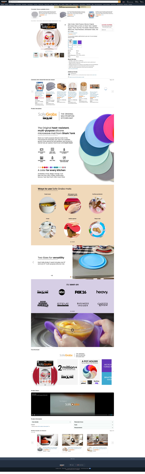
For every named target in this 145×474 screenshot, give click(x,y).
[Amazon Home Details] (78, 4)
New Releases (30, 4)
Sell (59, 4)
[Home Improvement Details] (102, 4)
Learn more (94, 74)
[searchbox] (64, 2)
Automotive (89, 4)
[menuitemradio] (111, 415)
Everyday (130, 4)
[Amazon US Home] (62, 465)
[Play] (32, 415)
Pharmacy (125, 4)
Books (52, 4)
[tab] (70, 276)
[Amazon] (4, 1)
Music (71, 4)
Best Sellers (24, 4)
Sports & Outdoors (106, 4)
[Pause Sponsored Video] (57, 442)
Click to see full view (48, 51)
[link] (48, 16)
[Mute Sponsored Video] (57, 444)
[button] (2, 4)
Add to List (104, 29)
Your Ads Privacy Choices (85, 468)
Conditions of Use (58, 468)
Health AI (6, 4)
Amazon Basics (18, 4)
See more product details (73, 68)
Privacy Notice (64, 468)
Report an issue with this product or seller (76, 77)
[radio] (36, 55)
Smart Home (113, 4)
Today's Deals (46, 4)
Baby (93, 4)
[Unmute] (112, 415)
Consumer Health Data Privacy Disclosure (73, 468)
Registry (67, 4)
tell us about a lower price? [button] (43, 426)
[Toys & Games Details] (85, 4)
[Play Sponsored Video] (72, 440)
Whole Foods (41, 4)
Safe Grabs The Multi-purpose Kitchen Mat (39, 395)
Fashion (63, 4)
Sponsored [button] (32, 432)
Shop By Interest (120, 4)
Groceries (35, 4)
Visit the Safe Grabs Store (72, 32)
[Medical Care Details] (14, 4)
